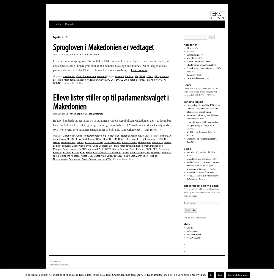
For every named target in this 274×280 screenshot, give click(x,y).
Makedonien (69, 76)
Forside (57, 24)
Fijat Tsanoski (148, 138)
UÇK (90, 155)
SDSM (123, 79)
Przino (75, 152)
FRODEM (161, 138)
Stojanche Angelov (69, 155)
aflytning (164, 135)
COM (98, 138)
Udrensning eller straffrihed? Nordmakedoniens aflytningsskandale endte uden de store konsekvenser (203, 108)
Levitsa (167, 142)
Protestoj (57, 152)
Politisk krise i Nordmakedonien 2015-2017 (129, 135)
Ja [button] (211, 274)
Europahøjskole (193, 54)
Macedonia (69, 79)
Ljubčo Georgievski (81, 145)
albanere (119, 76)
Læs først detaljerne (238, 274)
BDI (136, 76)
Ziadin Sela (129, 155)
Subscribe (190, 210)
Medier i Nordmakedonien (198, 61)
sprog (141, 79)
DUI (126, 138)
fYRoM (150, 76)
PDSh (110, 79)
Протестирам (60, 159)
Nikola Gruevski (98, 79)
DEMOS (107, 138)
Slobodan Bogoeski (140, 152)
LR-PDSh (58, 79)
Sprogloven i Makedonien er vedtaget (103, 47)
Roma (89, 152)
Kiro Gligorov (144, 142)
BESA (142, 76)
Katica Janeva (129, 142)
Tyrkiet (83, 155)
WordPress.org (193, 237)
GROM (80, 142)
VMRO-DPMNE (114, 155)
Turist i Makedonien (195, 78)
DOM (114, 138)
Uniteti (97, 155)
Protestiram (164, 149)
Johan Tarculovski (94, 142)
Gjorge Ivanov (162, 76)
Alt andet (191, 47)
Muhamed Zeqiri (96, 149)
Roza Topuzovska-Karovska (107, 152)
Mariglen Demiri (61, 149)
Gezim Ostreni (68, 142)
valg (103, 155)
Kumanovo (157, 142)
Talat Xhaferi (151, 79)
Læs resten (139, 70)
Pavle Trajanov (137, 149)
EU (138, 138)
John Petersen (91, 54)
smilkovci (155, 152)
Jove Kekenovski (112, 142)
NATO (108, 149)
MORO (83, 149)
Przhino (67, 152)
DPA (120, 138)
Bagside (69, 24)
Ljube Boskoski (100, 145)
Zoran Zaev (142, 155)
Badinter (129, 76)
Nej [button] (220, 274)
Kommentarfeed (194, 234)
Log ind (190, 227)
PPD (155, 149)
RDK (116, 79)
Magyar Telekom (140, 145)
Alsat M (65, 138)
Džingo (132, 138)
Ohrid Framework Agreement (91, 76)
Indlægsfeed (192, 230)
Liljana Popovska (62, 145)
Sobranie (132, 79)
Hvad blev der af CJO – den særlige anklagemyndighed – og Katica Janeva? (202, 125)
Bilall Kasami (88, 138)
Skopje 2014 (192, 74)
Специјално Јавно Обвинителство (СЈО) (90, 159)
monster (74, 149)
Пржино (153, 155)
